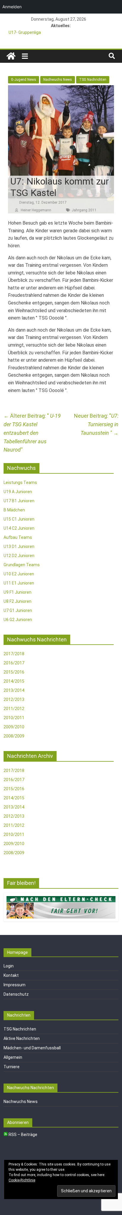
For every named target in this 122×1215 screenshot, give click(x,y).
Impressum (14, 984)
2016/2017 (14, 663)
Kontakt (11, 975)
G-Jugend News (23, 80)
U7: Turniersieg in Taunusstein (99, 424)
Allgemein (13, 1057)
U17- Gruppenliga (25, 32)
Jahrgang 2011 (84, 210)
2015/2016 (14, 672)
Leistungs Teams (20, 482)
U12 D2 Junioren (19, 555)
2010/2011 (14, 717)
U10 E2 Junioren (19, 574)
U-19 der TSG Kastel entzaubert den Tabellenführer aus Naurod (32, 433)
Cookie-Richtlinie (22, 1180)
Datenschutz (16, 994)
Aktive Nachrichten (22, 1038)
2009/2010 (14, 727)
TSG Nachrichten (92, 80)
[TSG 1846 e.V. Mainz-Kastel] (11, 56)
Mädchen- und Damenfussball (32, 1048)
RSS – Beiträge (22, 1134)
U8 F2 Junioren (17, 601)
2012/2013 (14, 699)
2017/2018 (14, 653)
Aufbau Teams (18, 537)
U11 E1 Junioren (19, 583)
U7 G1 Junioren (18, 610)
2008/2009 (14, 736)
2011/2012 (14, 708)
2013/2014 (14, 690)
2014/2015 (14, 681)
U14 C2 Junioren (19, 528)
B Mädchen (14, 510)
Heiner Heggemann (36, 210)
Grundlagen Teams (22, 564)
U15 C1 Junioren (19, 519)
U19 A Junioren (18, 491)
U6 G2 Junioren (18, 619)
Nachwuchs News (57, 80)
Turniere (12, 1066)
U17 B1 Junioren (19, 500)
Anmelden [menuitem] (12, 6)
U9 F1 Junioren (17, 592)
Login (9, 966)
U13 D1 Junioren (19, 546)
